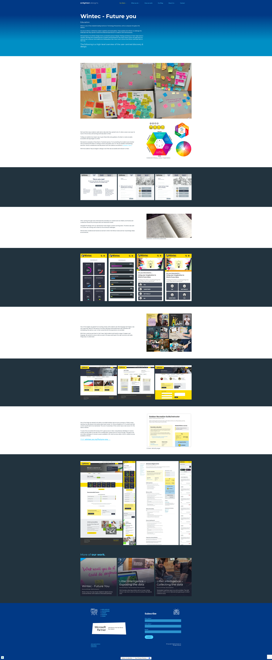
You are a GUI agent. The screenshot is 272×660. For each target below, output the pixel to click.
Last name (148, 624)
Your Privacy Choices (140, 658)
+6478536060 (106, 611)
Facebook (104, 614)
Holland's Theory (127, 145)
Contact (182, 3)
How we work (148, 3)
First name (148, 618)
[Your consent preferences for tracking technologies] (2, 657)
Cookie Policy (94, 646)
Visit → (95, 439)
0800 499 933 (105, 609)
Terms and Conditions (95, 643)
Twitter (104, 616)
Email (146, 629)
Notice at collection (127, 658)
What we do (134, 3)
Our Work (122, 3)
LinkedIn (104, 612)
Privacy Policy (94, 645)
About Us (171, 3)
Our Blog (160, 3)
